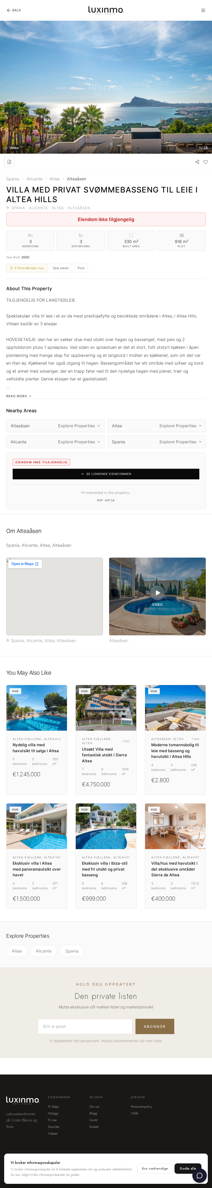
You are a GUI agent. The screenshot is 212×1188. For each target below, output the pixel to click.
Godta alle (188, 1168)
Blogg (93, 1113)
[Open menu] (203, 10)
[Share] (197, 162)
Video (14, 148)
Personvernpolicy (141, 1106)
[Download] (9, 162)
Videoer (53, 1133)
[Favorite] (205, 162)
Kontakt (94, 1127)
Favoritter (53, 1127)
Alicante (43, 951)
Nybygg (53, 1113)
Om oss (94, 1106)
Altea (17, 951)
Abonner (155, 1026)
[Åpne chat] (199, 1175)
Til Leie (52, 1120)
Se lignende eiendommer (108, 474)
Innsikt (93, 1120)
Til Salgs (53, 1106)
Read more (16, 396)
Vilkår (134, 1113)
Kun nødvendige (155, 1168)
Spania (72, 951)
